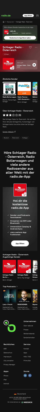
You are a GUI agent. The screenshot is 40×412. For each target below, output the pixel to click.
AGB (5, 349)
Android (6, 383)
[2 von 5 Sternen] (7, 115)
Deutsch (6, 138)
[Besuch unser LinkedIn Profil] (25, 375)
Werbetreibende (29, 333)
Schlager (6, 54)
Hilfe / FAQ (27, 356)
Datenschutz (8, 353)
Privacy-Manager (9, 364)
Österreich (15, 138)
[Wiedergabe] (34, 65)
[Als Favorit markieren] (30, 47)
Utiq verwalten (9, 360)
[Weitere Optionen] (36, 47)
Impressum (7, 356)
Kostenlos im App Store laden (20, 38)
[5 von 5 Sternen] (16, 115)
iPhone (6, 376)
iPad (5, 380)
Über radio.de (28, 326)
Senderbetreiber (29, 337)
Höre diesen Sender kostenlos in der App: (18, 27)
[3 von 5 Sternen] (10, 115)
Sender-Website (8, 132)
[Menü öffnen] (37, 15)
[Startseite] (3, 22)
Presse (26, 330)
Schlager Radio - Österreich (24, 66)
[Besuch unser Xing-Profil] (30, 375)
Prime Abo (27, 360)
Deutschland (21, 394)
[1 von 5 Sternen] (4, 115)
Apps (25, 353)
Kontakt (26, 349)
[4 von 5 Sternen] (13, 115)
